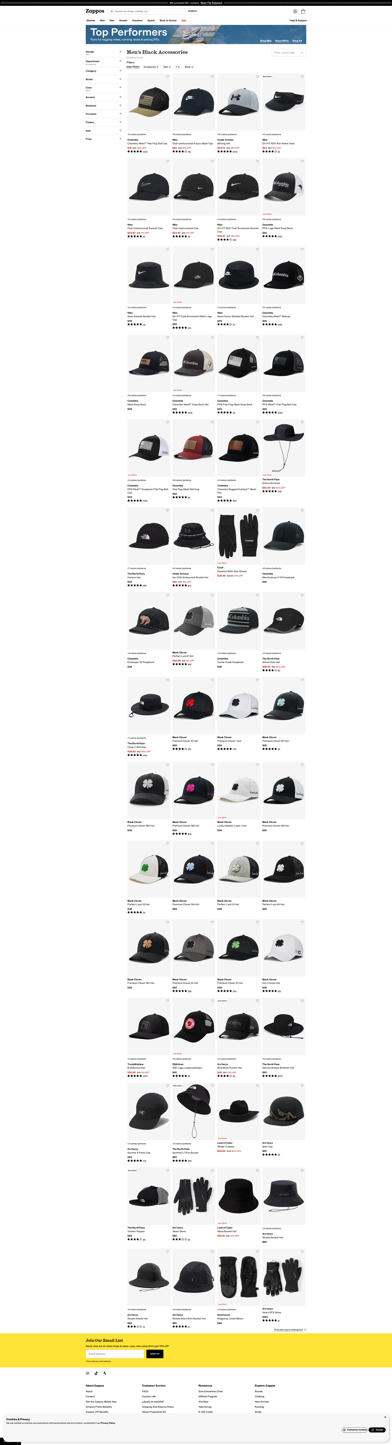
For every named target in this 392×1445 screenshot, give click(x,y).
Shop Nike (265, 40)
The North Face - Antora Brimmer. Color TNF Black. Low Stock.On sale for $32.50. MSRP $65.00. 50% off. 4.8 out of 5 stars (283, 460)
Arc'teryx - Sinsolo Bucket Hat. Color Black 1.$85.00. (283, 1205)
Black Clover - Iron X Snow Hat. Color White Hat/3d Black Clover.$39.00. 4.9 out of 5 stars (283, 956)
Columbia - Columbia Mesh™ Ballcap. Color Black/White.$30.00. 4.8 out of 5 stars (283, 288)
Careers (90, 1396)
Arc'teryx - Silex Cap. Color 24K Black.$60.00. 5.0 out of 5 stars (283, 1123)
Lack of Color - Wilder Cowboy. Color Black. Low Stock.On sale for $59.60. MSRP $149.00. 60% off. (238, 1123)
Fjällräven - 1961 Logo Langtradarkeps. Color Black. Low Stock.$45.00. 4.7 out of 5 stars (194, 1038)
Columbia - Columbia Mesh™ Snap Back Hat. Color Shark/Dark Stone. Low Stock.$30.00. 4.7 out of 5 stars (194, 374)
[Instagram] (87, 1373)
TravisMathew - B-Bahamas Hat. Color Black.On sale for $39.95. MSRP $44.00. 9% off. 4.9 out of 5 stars (149, 1038)
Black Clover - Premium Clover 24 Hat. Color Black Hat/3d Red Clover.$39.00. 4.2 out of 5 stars (194, 717)
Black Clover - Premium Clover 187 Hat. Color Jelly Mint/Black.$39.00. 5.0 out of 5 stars (283, 717)
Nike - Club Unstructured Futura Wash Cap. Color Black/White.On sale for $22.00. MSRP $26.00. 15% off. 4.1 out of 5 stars (194, 113)
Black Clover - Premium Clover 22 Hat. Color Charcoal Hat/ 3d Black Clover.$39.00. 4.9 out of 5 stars (194, 956)
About (89, 1391)
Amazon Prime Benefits (99, 1406)
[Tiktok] (96, 1373)
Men (166, 67)
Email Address (97, 1353)
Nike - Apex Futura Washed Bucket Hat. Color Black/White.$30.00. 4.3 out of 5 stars (238, 288)
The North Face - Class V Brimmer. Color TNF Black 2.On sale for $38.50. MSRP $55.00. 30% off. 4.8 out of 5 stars (149, 717)
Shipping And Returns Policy (158, 1406)
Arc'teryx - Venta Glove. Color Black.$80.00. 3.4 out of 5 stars (194, 1205)
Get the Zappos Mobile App (101, 1401)
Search (192, 11)
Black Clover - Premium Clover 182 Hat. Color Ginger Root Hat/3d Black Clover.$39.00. (149, 956)
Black (187, 67)
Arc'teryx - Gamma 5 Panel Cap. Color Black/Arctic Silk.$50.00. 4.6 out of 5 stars (149, 1123)
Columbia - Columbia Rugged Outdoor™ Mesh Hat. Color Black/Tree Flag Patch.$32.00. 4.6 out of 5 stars (238, 460)
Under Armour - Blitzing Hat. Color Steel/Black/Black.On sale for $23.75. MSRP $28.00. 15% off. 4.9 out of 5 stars (238, 113)
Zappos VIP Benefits (97, 1411)
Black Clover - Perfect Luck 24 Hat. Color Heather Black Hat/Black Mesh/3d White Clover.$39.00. (283, 877)
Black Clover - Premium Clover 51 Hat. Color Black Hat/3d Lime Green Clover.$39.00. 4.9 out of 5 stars (238, 956)
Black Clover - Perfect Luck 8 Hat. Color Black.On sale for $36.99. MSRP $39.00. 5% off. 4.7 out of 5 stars (194, 632)
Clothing (259, 1396)
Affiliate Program (207, 1396)
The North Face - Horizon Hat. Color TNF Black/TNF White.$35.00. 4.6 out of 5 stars (149, 547)
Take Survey (205, 1406)
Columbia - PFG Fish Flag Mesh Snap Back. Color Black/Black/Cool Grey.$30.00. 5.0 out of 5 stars (238, 374)
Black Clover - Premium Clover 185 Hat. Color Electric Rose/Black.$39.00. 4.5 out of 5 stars (194, 799)
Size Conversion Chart (210, 1391)
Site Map (203, 1401)
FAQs (145, 1391)
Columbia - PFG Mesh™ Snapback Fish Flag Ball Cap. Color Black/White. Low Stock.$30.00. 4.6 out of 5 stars (149, 460)
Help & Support (298, 20)
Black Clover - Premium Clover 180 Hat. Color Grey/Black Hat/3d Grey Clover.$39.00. (149, 799)
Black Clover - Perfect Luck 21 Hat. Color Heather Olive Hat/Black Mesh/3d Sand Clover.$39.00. (238, 877)
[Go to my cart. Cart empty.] (303, 11)
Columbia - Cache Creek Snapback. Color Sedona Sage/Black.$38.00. (238, 632)
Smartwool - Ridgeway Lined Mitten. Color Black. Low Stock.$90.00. (238, 1288)
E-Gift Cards (205, 1411)
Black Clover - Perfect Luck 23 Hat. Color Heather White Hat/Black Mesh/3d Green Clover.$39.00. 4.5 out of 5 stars (149, 877)
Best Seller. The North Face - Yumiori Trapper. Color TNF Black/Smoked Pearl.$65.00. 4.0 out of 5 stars (149, 1205)
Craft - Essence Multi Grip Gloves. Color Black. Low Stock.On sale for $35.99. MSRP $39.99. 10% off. (238, 547)
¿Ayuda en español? (153, 1401)
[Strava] (104, 1373)
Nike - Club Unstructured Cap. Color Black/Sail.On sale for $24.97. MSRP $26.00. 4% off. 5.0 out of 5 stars (194, 199)
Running (259, 1406)
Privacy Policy (108, 1423)
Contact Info (149, 1396)
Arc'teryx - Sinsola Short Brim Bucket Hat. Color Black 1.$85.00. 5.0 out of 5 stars (194, 1288)
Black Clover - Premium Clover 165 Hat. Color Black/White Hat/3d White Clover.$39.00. (283, 799)
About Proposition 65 (154, 1411)
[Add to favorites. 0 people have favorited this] (167, 76)
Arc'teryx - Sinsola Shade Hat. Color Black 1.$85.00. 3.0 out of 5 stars (149, 1288)
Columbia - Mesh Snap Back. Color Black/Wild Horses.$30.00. (149, 374)
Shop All (297, 40)
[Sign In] (295, 11)
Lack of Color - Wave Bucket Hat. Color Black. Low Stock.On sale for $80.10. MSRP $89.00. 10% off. (238, 1205)
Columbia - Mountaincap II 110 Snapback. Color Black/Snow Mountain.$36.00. (283, 547)
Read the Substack (211, 2)
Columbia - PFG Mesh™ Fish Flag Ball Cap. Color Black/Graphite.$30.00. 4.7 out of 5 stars (283, 374)
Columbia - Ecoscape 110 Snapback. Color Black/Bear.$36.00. (149, 632)
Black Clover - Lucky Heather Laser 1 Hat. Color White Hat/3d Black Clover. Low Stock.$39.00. (238, 799)
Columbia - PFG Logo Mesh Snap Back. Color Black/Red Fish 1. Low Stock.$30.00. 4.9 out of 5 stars (283, 199)
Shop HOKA (282, 40)
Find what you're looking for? (288, 1329)
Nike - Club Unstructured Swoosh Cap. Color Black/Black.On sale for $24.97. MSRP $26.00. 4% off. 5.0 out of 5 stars (149, 199)
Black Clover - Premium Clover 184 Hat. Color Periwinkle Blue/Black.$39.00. (194, 877)
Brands (259, 1391)
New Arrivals (262, 1401)
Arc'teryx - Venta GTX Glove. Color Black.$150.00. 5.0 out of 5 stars (283, 1288)
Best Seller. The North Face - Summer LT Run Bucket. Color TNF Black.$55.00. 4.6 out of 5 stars (194, 1123)
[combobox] (146, 11)
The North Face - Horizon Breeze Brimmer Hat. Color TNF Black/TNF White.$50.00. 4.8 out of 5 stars (283, 1038)
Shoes (258, 1411)
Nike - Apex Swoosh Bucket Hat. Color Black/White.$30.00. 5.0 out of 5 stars (149, 288)
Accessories (150, 67)
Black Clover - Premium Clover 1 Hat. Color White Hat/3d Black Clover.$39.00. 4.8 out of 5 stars (238, 717)
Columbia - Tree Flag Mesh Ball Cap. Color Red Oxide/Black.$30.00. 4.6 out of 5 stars (194, 460)
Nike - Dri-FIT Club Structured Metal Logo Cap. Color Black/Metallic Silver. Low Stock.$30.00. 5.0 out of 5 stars (194, 288)
